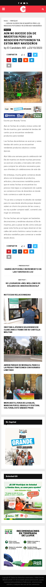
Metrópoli (7, 29)
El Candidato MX (16, 47)
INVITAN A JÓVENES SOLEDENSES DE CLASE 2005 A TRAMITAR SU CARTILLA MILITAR (22, 329)
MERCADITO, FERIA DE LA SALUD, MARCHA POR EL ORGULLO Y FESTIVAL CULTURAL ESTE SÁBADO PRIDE (22, 405)
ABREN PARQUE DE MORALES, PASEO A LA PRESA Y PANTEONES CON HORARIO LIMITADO (22, 367)
